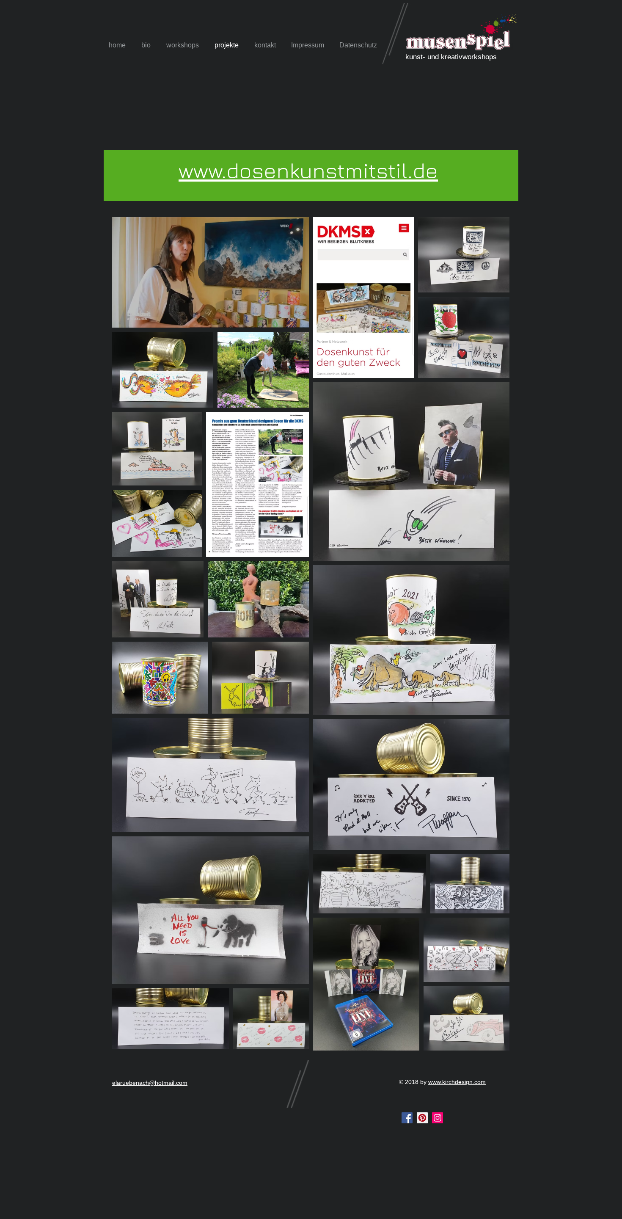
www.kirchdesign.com (457, 1081)
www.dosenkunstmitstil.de (308, 170)
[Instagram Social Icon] (437, 1117)
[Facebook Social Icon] (407, 1117)
